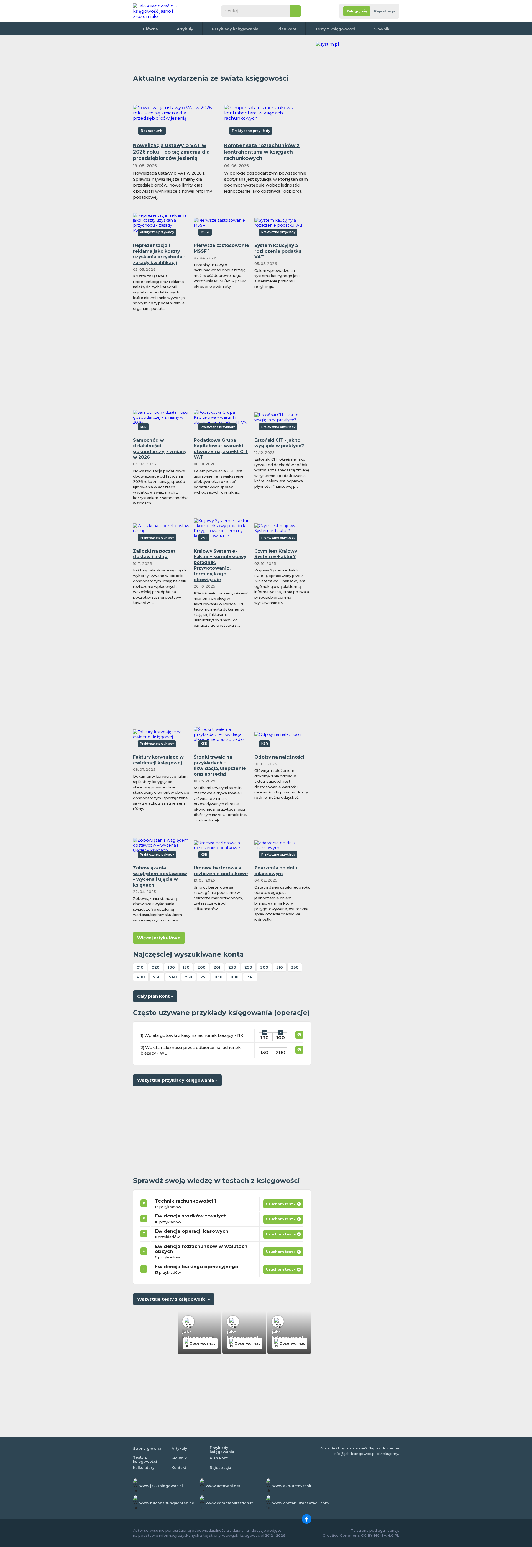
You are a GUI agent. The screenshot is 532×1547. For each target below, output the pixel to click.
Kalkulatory (143, 1468)
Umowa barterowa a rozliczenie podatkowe (221, 870)
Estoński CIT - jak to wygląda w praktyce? (279, 443)
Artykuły (185, 29)
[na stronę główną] (162, 11)
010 (140, 967)
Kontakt (179, 1468)
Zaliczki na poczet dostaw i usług (154, 554)
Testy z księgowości (335, 29)
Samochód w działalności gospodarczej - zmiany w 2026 (159, 449)
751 (203, 977)
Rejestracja (384, 11)
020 (156, 967)
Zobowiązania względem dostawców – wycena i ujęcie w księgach (160, 876)
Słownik (382, 29)
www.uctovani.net (223, 1486)
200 (202, 967)
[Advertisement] (222, 54)
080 (235, 977)
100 (171, 967)
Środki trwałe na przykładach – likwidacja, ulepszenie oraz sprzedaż (220, 765)
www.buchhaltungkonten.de (166, 1503)
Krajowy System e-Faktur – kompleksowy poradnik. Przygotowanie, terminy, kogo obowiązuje (220, 565)
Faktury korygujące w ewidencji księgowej (158, 759)
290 (248, 967)
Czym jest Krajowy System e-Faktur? (275, 554)
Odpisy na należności (279, 757)
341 (250, 977)
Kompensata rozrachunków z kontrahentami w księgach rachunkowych (262, 151)
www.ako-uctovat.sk (291, 1486)
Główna (150, 29)
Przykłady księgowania (235, 29)
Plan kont (286, 29)
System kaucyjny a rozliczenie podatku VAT (277, 251)
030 (218, 977)
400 (141, 977)
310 (279, 967)
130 (186, 967)
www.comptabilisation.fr (229, 1503)
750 (188, 977)
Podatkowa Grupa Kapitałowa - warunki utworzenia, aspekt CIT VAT (221, 449)
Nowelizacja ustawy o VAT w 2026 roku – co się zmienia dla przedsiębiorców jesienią (171, 151)
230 (232, 967)
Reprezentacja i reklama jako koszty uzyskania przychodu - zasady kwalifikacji (159, 254)
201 (217, 967)
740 (173, 977)
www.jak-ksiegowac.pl (161, 1486)
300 (264, 967)
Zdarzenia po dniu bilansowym (275, 870)
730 (157, 977)
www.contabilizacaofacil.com (300, 1503)
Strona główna (147, 1448)
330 (295, 967)
